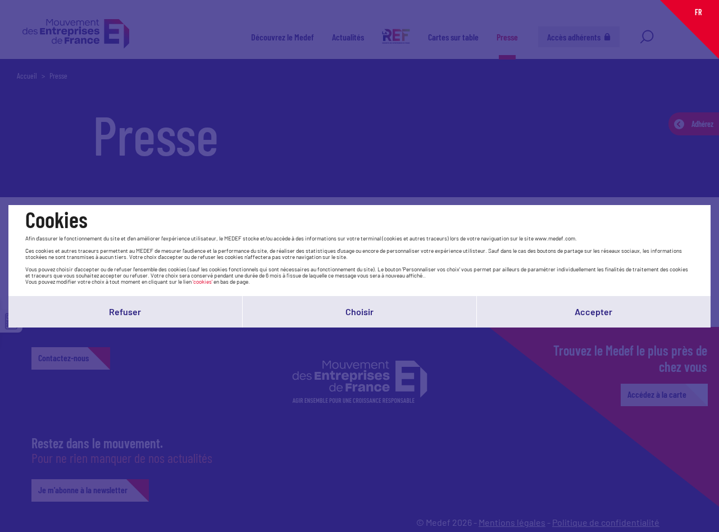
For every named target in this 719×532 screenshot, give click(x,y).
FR (698, 12)
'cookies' (202, 281)
